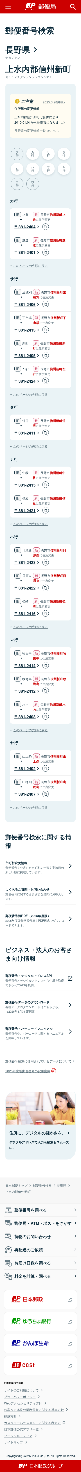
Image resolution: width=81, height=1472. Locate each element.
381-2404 (27, 227)
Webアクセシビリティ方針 (23, 1403)
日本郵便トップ (16, 1185)
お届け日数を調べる (32, 1263)
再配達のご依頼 (28, 1250)
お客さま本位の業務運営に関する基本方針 (34, 1409)
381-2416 (27, 613)
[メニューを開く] (8, 6)
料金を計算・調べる (32, 1276)
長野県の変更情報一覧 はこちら (36, 130)
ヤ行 (63, 169)
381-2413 (27, 330)
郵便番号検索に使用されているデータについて (38, 1061)
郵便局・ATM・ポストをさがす (43, 1223)
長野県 (61, 1185)
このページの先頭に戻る (30, 265)
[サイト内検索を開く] (72, 6)
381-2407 (27, 794)
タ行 (63, 153)
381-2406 (27, 304)
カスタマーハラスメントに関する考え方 (32, 1422)
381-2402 (27, 768)
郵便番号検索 (42, 1185)
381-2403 (27, 717)
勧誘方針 (10, 1416)
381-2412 (27, 691)
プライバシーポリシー (20, 1396)
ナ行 (17, 169)
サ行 (48, 153)
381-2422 (27, 588)
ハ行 (32, 169)
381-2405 (27, 355)
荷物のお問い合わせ (32, 1236)
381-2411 (27, 433)
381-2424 (27, 381)
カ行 (32, 153)
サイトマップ (13, 1442)
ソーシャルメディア (18, 1435)
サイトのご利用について (21, 1390)
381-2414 (27, 665)
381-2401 (27, 252)
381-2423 (27, 562)
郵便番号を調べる (30, 1210)
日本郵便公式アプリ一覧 (21, 1429)
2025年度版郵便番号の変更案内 (27, 1070)
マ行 (48, 169)
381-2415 (27, 485)
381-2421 (27, 510)
